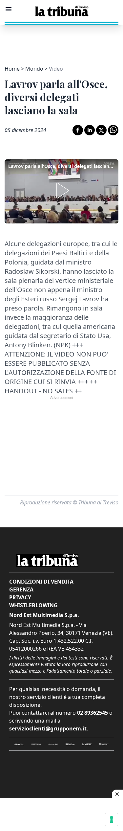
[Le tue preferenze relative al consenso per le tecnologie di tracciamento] (111, 819)
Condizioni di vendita (41, 581)
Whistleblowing (33, 605)
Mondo (34, 68)
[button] (61, 190)
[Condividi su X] (101, 130)
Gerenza (21, 589)
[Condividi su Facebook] (77, 130)
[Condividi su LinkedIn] (89, 130)
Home (12, 68)
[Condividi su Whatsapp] (113, 130)
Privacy (20, 597)
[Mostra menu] (8, 9)
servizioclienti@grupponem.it (48, 728)
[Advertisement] (61, 41)
